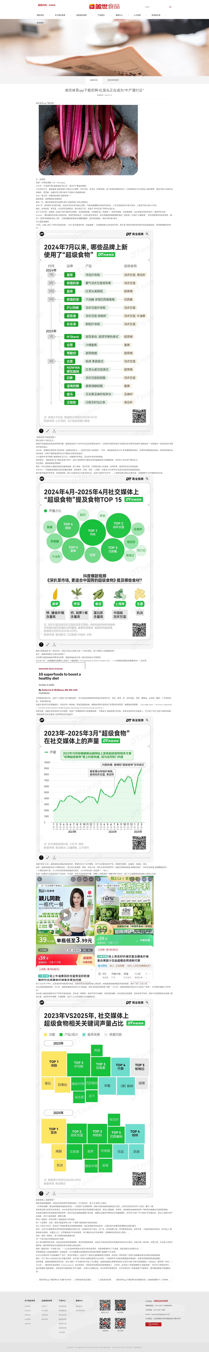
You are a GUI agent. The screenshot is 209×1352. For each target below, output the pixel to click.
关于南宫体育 (60, 15)
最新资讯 (94, 80)
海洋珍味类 (62, 1315)
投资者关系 (156, 15)
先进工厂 (45, 1306)
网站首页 (40, 15)
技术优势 (45, 1310)
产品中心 (62, 1301)
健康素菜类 (62, 1319)
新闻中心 (119, 15)
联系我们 (40, 23)
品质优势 (45, 1315)
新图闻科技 (138, 1347)
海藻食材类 (62, 1328)
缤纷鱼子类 (62, 1323)
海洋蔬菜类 (62, 1306)
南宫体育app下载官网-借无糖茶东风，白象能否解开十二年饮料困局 (143, 1280)
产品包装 (62, 1332)
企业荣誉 (28, 1319)
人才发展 (137, 15)
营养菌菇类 (62, 1310)
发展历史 (28, 1315)
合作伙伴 (28, 1323)
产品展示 (101, 15)
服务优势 (45, 1319)
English (147, 7)
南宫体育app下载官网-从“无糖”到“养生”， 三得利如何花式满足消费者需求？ (66, 1280)
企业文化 (28, 1310)
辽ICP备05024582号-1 (119, 1347)
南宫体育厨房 (113, 80)
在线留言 (155, 1324)
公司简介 (28, 1306)
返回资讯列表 (105, 1280)
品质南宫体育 (81, 15)
